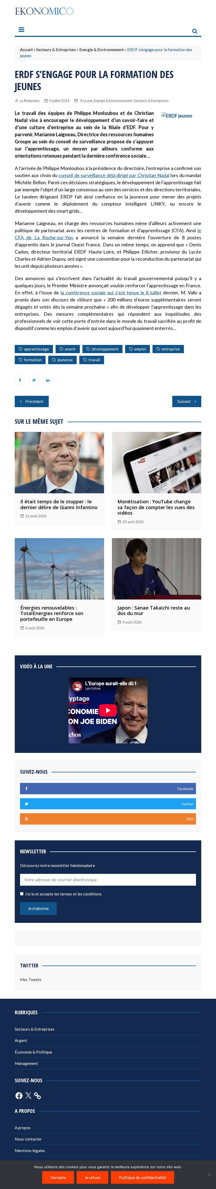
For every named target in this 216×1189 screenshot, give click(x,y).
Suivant (184, 401)
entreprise (171, 349)
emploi (140, 349)
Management (26, 1063)
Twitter (34, 380)
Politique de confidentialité (142, 1177)
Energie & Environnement (101, 49)
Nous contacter (28, 1139)
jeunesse (65, 359)
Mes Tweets (30, 979)
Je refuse (92, 1177)
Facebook (20, 380)
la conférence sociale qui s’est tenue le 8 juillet (111, 292)
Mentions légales (30, 1150)
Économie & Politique (33, 1052)
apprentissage (36, 349)
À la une (86, 101)
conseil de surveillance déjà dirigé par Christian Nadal (113, 175)
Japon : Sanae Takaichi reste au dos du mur (153, 611)
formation (33, 359)
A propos (23, 1127)
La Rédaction (30, 101)
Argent (21, 1040)
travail (94, 359)
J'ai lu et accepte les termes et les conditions (63, 893)
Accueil (26, 49)
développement (105, 349)
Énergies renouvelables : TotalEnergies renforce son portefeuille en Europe (51, 613)
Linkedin (48, 380)
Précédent (34, 401)
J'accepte (58, 1177)
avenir (70, 349)
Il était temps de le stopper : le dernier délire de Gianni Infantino (58, 504)
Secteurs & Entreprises (56, 49)
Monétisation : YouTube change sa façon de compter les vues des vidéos (156, 507)
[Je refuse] (209, 1174)
